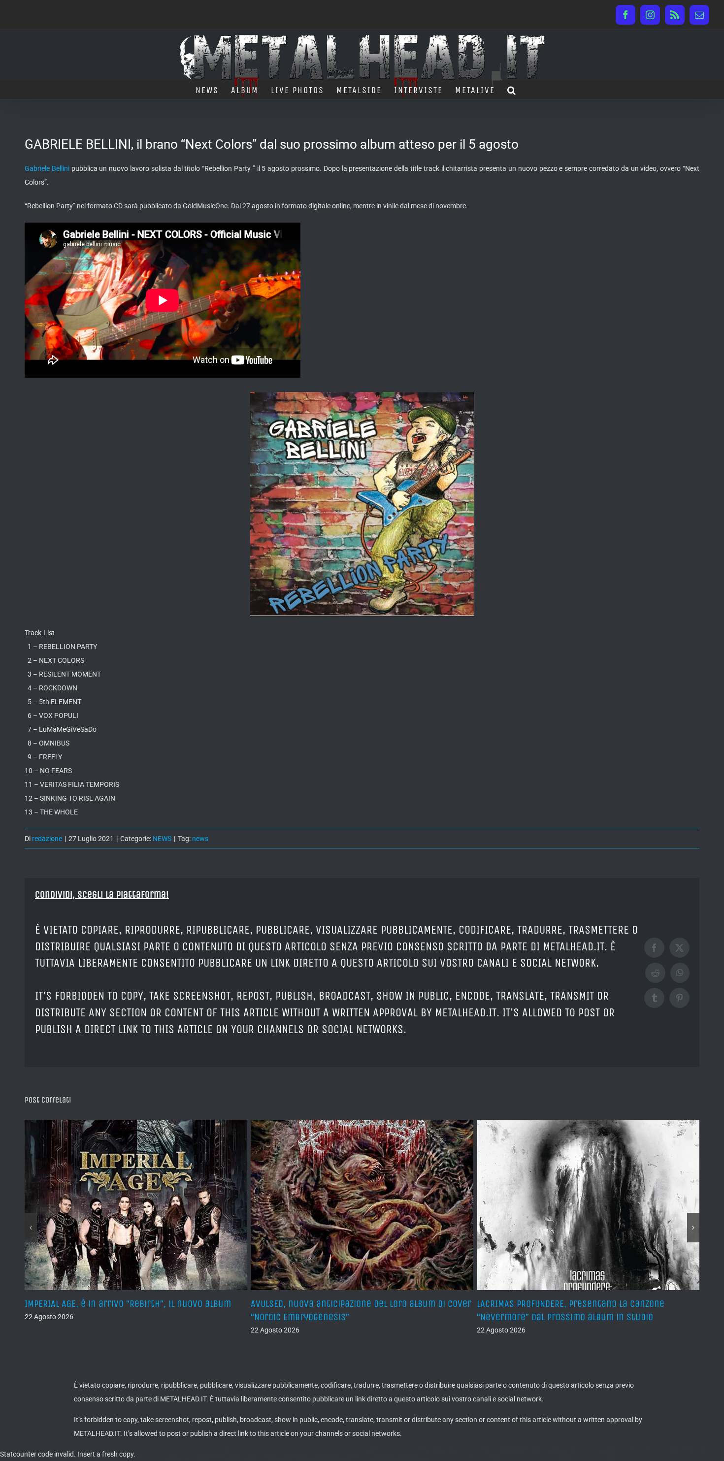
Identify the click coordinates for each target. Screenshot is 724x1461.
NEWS (162, 839)
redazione (47, 839)
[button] (512, 89)
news (200, 839)
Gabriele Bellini (47, 168)
